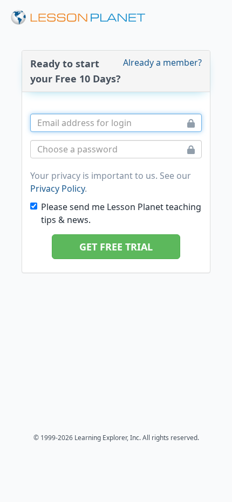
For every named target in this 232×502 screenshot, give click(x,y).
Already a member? (162, 62)
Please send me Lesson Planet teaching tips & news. (121, 213)
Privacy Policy (57, 188)
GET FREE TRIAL (116, 246)
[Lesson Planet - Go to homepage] (84, 17)
